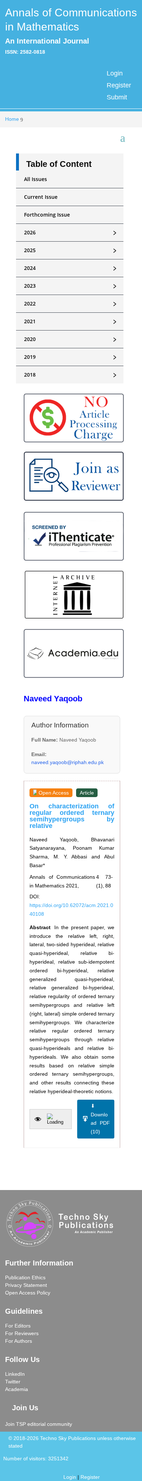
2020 (71, 339)
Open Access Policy (27, 1293)
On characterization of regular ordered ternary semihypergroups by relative (71, 816)
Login (115, 73)
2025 (71, 250)
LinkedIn (15, 1374)
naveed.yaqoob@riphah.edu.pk (67, 762)
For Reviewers (22, 1333)
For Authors (18, 1341)
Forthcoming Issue (47, 214)
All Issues (35, 179)
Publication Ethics (25, 1277)
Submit (117, 97)
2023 (71, 286)
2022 (71, 304)
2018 (71, 375)
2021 (71, 321)
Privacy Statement (26, 1285)
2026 (71, 233)
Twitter (12, 1381)
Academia (16, 1389)
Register (119, 85)
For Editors (18, 1326)
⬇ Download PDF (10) (100, 1119)
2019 (71, 357)
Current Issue (41, 196)
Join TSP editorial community (38, 1424)
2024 (71, 268)
